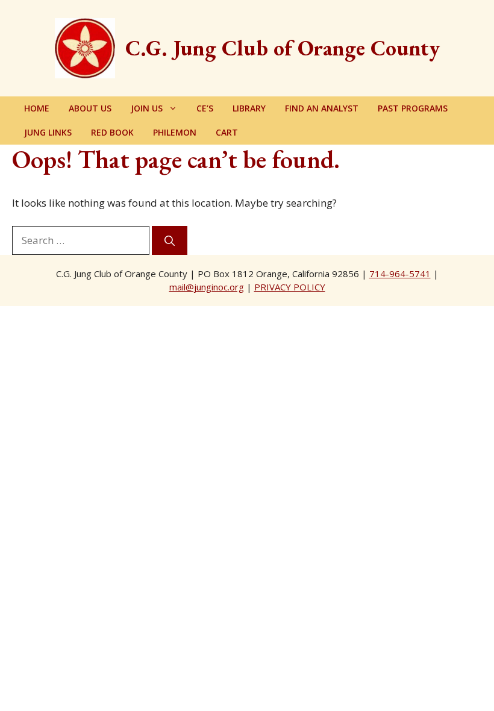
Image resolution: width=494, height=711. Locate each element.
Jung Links (48, 132)
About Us (90, 108)
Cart (227, 132)
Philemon (174, 132)
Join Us (147, 108)
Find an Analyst (321, 108)
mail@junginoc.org (206, 287)
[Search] (169, 240)
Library (249, 108)
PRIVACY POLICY (289, 287)
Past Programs (413, 108)
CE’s (204, 108)
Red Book (112, 132)
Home (36, 108)
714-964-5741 (400, 274)
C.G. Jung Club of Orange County (282, 48)
